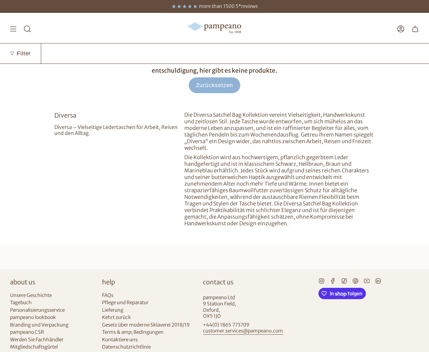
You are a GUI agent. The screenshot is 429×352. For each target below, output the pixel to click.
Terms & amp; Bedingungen (133, 332)
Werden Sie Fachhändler (36, 340)
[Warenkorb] (415, 29)
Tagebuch (21, 302)
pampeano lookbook (33, 317)
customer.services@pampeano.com (243, 331)
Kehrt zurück (116, 317)
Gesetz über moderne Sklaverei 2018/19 (146, 325)
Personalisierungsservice (37, 310)
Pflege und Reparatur (125, 302)
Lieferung (112, 310)
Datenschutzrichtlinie (126, 347)
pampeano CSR (27, 332)
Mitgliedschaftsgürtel (34, 347)
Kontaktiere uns (120, 340)
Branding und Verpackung (39, 325)
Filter (24, 53)
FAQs (107, 295)
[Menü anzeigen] (13, 29)
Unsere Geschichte (31, 295)
